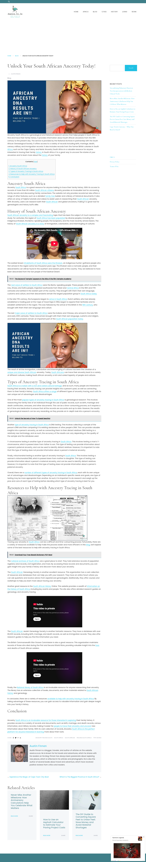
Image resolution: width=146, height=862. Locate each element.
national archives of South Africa (25, 561)
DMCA (112, 157)
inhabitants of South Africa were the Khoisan (43, 263)
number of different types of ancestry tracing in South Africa (50, 472)
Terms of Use (114, 166)
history (39, 152)
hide (35, 162)
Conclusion (14, 177)
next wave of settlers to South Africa (26, 285)
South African (83, 199)
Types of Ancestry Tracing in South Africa (26, 171)
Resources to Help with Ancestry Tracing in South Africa (32, 174)
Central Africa (73, 288)
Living (124, 12)
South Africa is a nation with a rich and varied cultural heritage (34, 386)
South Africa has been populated (51, 218)
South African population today (69, 319)
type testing (97, 738)
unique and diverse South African (21, 372)
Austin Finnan (15, 74)
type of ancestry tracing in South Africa (32, 424)
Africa (85, 12)
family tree (50, 196)
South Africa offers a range (45, 391)
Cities (104, 12)
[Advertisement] (73, 35)
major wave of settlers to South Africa (31, 313)
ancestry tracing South (43, 738)
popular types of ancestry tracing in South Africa (43, 400)
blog (88, 545)
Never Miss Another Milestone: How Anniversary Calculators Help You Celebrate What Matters (21, 801)
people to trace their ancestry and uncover (72, 726)
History (114, 12)
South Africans (57, 372)
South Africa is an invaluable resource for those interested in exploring (45, 720)
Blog (95, 12)
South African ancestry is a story (30, 224)
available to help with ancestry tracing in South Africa (70, 698)
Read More (14, 816)
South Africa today (89, 294)
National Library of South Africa (30, 687)
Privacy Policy (114, 162)
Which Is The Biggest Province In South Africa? (79, 777)
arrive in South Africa (58, 299)
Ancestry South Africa (18, 166)
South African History (42, 586)
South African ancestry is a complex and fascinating (30, 215)
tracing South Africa (84, 738)
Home (76, 12)
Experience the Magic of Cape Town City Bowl (29, 777)
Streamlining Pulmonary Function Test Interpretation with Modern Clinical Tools (121, 91)
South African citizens (44, 190)
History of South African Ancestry (23, 169)
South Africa (20, 187)
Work (134, 12)
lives (97, 645)
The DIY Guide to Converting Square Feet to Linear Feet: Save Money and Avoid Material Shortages (86, 821)
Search (131, 68)
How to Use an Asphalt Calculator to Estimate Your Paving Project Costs (54, 823)
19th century (87, 305)
